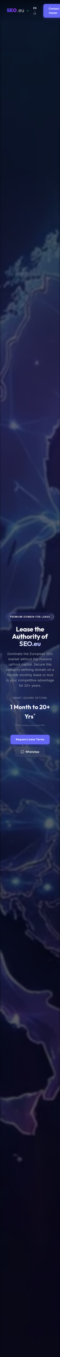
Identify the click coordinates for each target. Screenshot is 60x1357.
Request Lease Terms (30, 739)
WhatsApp (32, 751)
